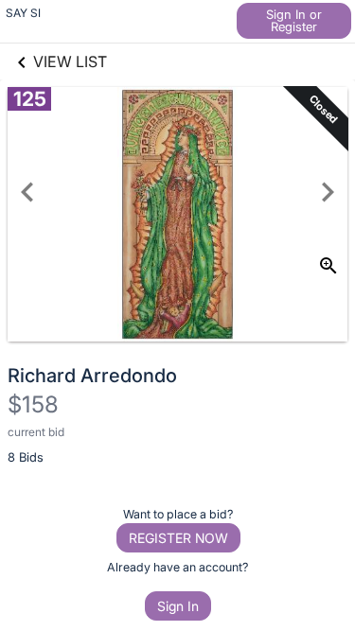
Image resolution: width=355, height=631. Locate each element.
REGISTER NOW (178, 538)
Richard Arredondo (92, 375)
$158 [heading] (33, 404)
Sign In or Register (294, 20)
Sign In (178, 606)
